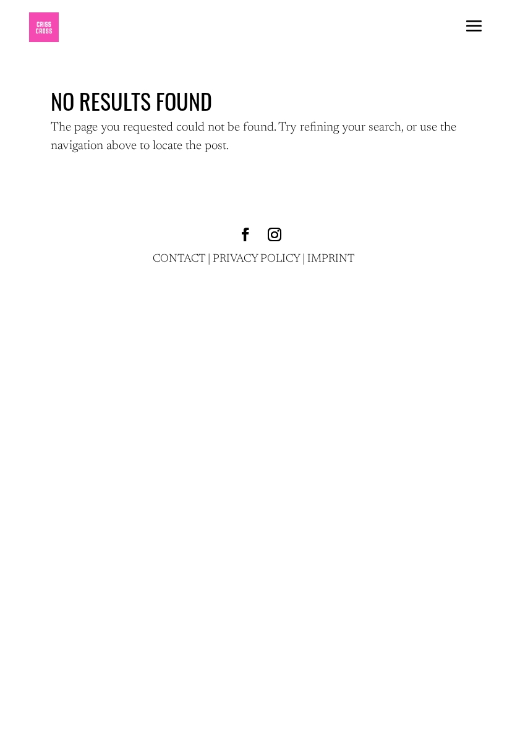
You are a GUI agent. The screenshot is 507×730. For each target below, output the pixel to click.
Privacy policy (256, 259)
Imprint (331, 259)
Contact (179, 259)
